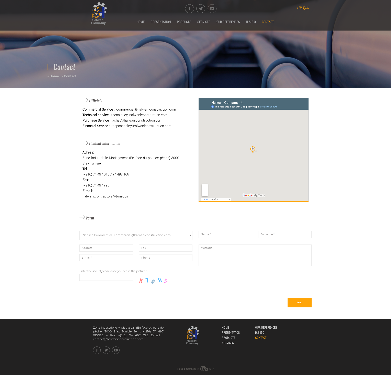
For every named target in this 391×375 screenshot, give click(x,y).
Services (203, 22)
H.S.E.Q (251, 22)
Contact (268, 22)
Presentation (161, 22)
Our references (228, 22)
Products (184, 22)
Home (141, 22)
